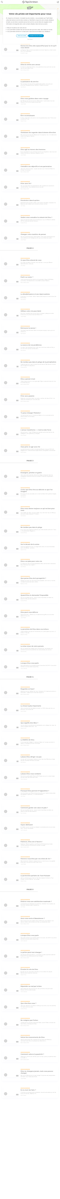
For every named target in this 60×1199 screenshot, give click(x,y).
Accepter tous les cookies (36, 35)
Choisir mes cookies (22, 35)
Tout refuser (30, 39)
